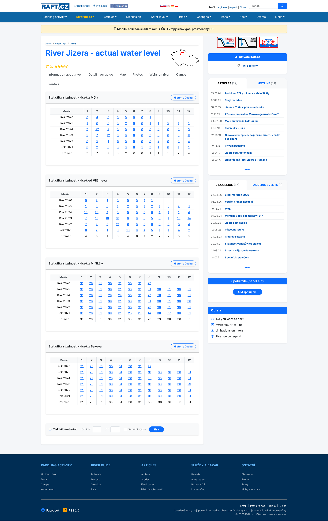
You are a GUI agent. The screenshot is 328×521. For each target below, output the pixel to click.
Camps (181, 74)
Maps (224, 17)
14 (189, 218)
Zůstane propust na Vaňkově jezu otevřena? (252, 114)
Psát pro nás (257, 505)
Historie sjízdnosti (151, 489)
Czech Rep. (60, 43)
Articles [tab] (227, 83)
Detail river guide (100, 74)
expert (233, 7)
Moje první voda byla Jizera (242, 120)
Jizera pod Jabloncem (238, 152)
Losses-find (198, 489)
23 (97, 212)
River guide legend (228, 336)
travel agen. (198, 479)
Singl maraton (233, 100)
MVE (228, 208)
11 (189, 135)
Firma (243, 7)
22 (97, 129)
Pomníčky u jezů (235, 127)
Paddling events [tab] (267, 185)
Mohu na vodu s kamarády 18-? (244, 215)
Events (261, 17)
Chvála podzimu (235, 145)
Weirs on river (160, 74)
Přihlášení (101, 5)
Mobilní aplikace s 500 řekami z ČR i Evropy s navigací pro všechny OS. (165, 29)
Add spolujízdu (247, 292)
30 (110, 283)
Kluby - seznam (250, 489)
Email (243, 505)
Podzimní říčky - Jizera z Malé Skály (247, 93)
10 (86, 212)
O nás (282, 505)
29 (120, 295)
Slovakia (96, 484)
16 (107, 218)
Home (48, 43)
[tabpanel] (247, 132)
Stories (145, 479)
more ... (247, 169)
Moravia (95, 479)
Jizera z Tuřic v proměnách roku (244, 107)
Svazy (244, 484)
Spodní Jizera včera (237, 257)
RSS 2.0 (73, 510)
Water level (158, 17)
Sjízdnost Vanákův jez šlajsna (243, 243)
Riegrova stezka (235, 236)
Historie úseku (183, 97)
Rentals (53, 84)
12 (108, 135)
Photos (137, 74)
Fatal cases (148, 484)
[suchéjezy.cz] (247, 38)
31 (81, 283)
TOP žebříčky (249, 65)
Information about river (65, 74)
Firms (181, 17)
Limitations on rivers (229, 330)
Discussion (133, 17)
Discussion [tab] (227, 185)
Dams (44, 479)
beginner (222, 7)
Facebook (53, 510)
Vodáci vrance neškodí (239, 201)
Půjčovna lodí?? (234, 229)
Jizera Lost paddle (236, 222)
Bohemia (96, 474)
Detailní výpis (137, 429)
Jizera (73, 43)
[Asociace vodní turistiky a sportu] (269, 38)
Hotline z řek (48, 474)
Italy (93, 489)
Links (278, 17)
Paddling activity (54, 17)
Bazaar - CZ (198, 484)
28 (91, 283)
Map (123, 74)
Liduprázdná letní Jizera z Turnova (246, 159)
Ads (242, 17)
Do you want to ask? (230, 319)
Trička (272, 505)
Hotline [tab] (267, 83)
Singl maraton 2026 (237, 194)
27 (149, 283)
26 (159, 295)
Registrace (83, 5)
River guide (84, 17)
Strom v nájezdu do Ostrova (242, 250)
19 (117, 224)
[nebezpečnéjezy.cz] (226, 38)
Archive (145, 474)
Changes (203, 17)
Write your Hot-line (229, 325)
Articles (109, 17)
